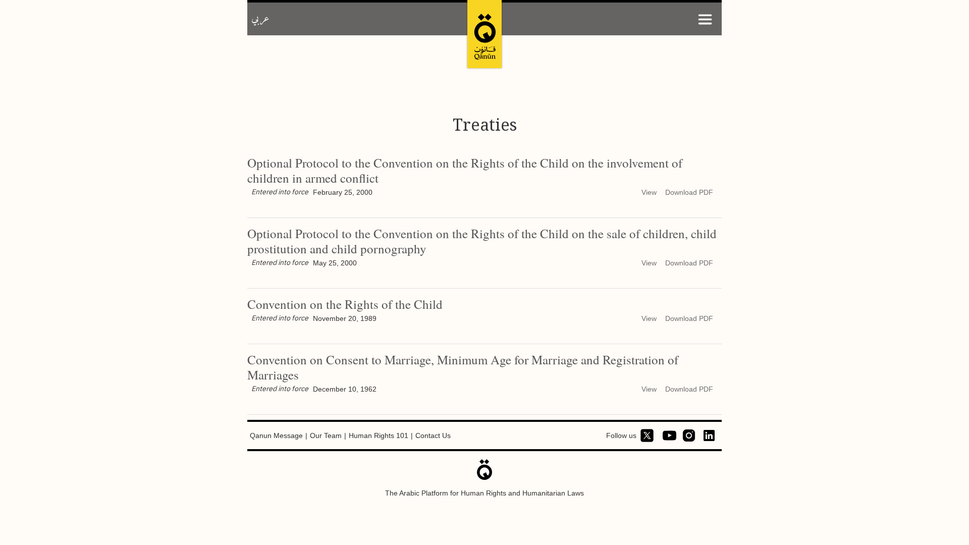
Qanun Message (276, 435)
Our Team (326, 435)
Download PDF (689, 192)
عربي (260, 19)
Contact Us (433, 435)
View (649, 192)
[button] (705, 19)
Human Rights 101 (378, 435)
